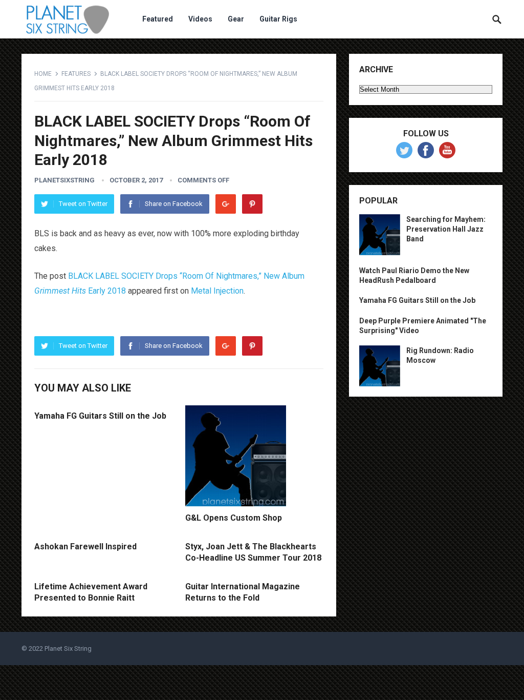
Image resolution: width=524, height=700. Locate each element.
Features (76, 73)
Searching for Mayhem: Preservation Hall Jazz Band (446, 229)
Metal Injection (217, 291)
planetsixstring (64, 180)
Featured (157, 19)
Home (43, 73)
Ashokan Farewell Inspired (85, 546)
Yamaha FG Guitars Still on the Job (100, 416)
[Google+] (225, 204)
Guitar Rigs (278, 19)
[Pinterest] (252, 204)
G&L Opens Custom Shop (233, 518)
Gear (236, 19)
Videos (200, 19)
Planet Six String (68, 648)
